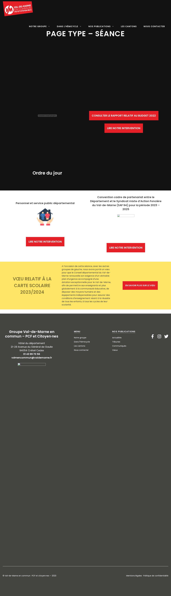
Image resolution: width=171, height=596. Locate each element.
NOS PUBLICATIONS (99, 26)
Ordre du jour (47, 173)
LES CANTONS (129, 26)
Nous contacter (81, 350)
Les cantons (79, 346)
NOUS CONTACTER (154, 26)
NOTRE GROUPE (38, 26)
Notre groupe (80, 337)
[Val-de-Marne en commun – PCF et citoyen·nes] (18, 9)
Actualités (117, 337)
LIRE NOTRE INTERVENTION (123, 128)
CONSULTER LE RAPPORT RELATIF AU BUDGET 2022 (124, 115)
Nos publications (123, 331)
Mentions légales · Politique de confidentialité (147, 575)
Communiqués (119, 346)
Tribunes (116, 341)
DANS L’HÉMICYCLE (67, 26)
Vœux (115, 350)
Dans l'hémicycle (82, 341)
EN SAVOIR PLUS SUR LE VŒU (140, 285)
